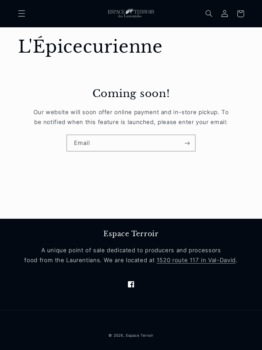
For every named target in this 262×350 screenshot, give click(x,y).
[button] (21, 14)
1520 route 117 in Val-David (196, 260)
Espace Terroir (139, 335)
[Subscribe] (187, 143)
